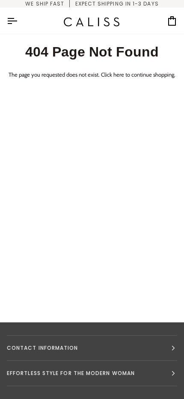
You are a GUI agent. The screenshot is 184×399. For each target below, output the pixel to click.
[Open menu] (20, 21)
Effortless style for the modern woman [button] (71, 373)
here (118, 74)
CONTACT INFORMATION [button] (42, 347)
